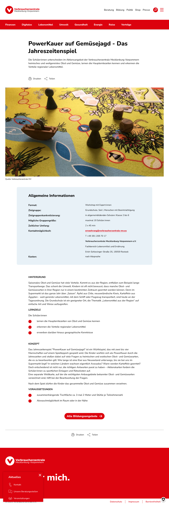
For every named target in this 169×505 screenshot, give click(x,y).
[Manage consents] (163, 499)
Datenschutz (116, 501)
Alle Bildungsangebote (82, 416)
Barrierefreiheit (153, 501)
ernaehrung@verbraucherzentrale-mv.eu (106, 230)
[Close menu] (40, 475)
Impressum (133, 501)
